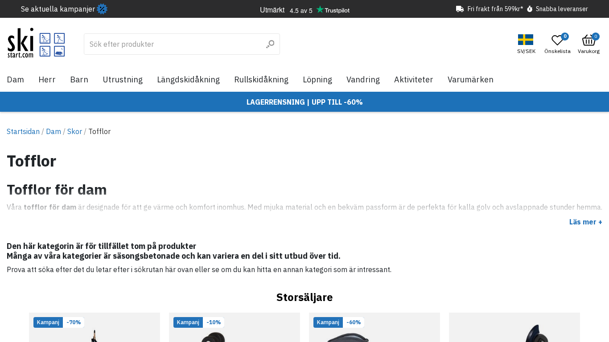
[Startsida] (36, 43)
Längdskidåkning (188, 79)
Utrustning (123, 79)
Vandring (363, 79)
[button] (527, 44)
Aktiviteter (413, 79)
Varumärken (471, 79)
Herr (47, 79)
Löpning (317, 79)
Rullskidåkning (261, 79)
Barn (79, 79)
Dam (15, 79)
